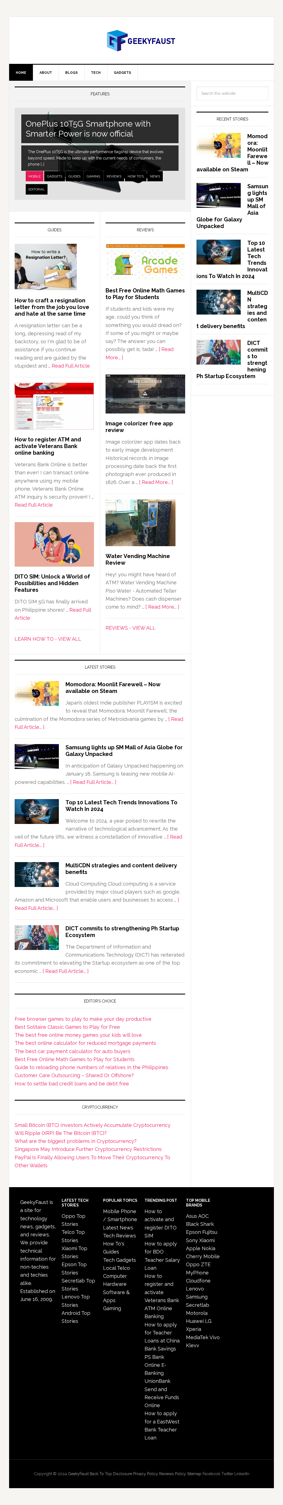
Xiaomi (207, 1240)
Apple (193, 1248)
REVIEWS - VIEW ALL (131, 628)
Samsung (197, 1297)
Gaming (93, 176)
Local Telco (116, 1268)
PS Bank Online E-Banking (155, 1365)
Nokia (208, 1248)
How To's (136, 176)
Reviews (114, 176)
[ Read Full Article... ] (93, 782)
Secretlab (197, 1305)
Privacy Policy (145, 1474)
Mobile (34, 176)
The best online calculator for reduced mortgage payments (85, 1043)
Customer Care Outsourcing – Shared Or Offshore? (74, 1075)
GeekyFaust (78, 1474)
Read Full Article (71, 366)
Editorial (36, 189)
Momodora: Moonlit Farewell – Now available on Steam (112, 687)
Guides (74, 176)
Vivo (214, 1337)
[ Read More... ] (156, 482)
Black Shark (200, 1224)
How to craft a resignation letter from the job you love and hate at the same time (52, 307)
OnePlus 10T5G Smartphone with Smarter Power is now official (88, 128)
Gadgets (54, 176)
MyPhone (197, 1273)
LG (208, 1321)
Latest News (118, 1228)
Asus (191, 1216)
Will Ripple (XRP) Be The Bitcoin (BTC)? (61, 1133)
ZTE (206, 1264)
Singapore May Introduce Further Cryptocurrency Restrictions (88, 1149)
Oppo (193, 1264)
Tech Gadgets (119, 1260)
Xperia (193, 1329)
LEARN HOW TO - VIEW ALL (48, 639)
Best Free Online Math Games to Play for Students (145, 293)
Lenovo (195, 1289)
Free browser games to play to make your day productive (83, 1019)
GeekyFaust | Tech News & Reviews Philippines (141, 40)
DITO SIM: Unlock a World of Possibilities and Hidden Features (52, 583)
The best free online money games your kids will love (78, 1035)
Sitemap (194, 1474)
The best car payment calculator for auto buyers (72, 1051)
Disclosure (122, 1474)
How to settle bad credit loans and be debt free (72, 1084)
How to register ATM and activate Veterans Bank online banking (48, 446)
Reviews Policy (172, 1474)
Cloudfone (198, 1281)
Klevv (192, 1345)
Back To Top (101, 1474)
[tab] (34, 176)
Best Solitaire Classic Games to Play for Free (67, 1027)
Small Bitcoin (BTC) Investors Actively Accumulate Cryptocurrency (93, 1125)
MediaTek (197, 1337)
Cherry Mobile (203, 1256)
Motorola (197, 1313)
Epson (193, 1232)
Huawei (195, 1321)
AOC (203, 1216)
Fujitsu (209, 1232)
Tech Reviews (119, 1236)
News (155, 176)
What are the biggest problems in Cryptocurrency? (76, 1141)
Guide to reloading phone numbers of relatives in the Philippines (91, 1067)
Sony (192, 1240)
